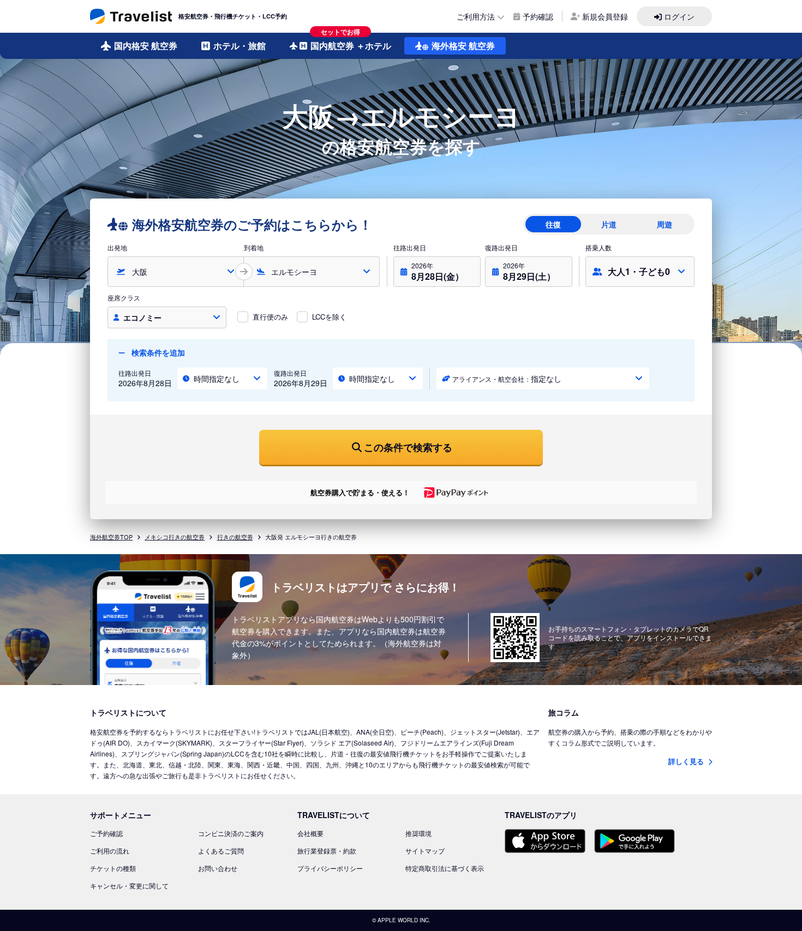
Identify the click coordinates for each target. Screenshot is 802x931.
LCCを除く (329, 316)
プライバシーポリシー (330, 868)
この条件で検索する (408, 447)
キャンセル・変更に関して (129, 885)
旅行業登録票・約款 (326, 850)
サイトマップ (425, 850)
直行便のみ (270, 316)
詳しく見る (687, 761)
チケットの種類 (113, 868)
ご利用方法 (476, 16)
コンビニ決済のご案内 (231, 833)
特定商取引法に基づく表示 (444, 868)
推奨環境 (418, 833)
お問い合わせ (217, 868)
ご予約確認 (106, 833)
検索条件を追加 (157, 352)
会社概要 (310, 833)
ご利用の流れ (109, 850)
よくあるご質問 (221, 850)
